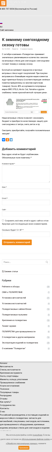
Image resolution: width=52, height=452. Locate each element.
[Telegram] (11, 139)
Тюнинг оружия (9, 326)
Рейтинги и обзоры (11, 286)
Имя (4, 187)
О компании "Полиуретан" (14, 348)
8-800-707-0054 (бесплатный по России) (18, 9)
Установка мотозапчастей (14, 303)
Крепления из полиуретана (14, 320)
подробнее (37, 435)
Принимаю (24, 448)
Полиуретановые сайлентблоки (16, 309)
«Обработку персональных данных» (21, 443)
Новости (15, 49)
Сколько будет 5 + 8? (12, 230)
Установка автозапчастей (14, 298)
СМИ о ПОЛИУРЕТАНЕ (12, 292)
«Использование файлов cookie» (35, 439)
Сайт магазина (6, 30)
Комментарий (8, 164)
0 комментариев (26, 49)
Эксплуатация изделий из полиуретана (20, 343)
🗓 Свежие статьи (10, 271)
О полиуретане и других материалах (18, 337)
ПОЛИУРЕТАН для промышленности (18, 331)
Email (5, 198)
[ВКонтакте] (3, 139)
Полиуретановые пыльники (14, 314)
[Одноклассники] (7, 139)
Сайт (4, 210)
